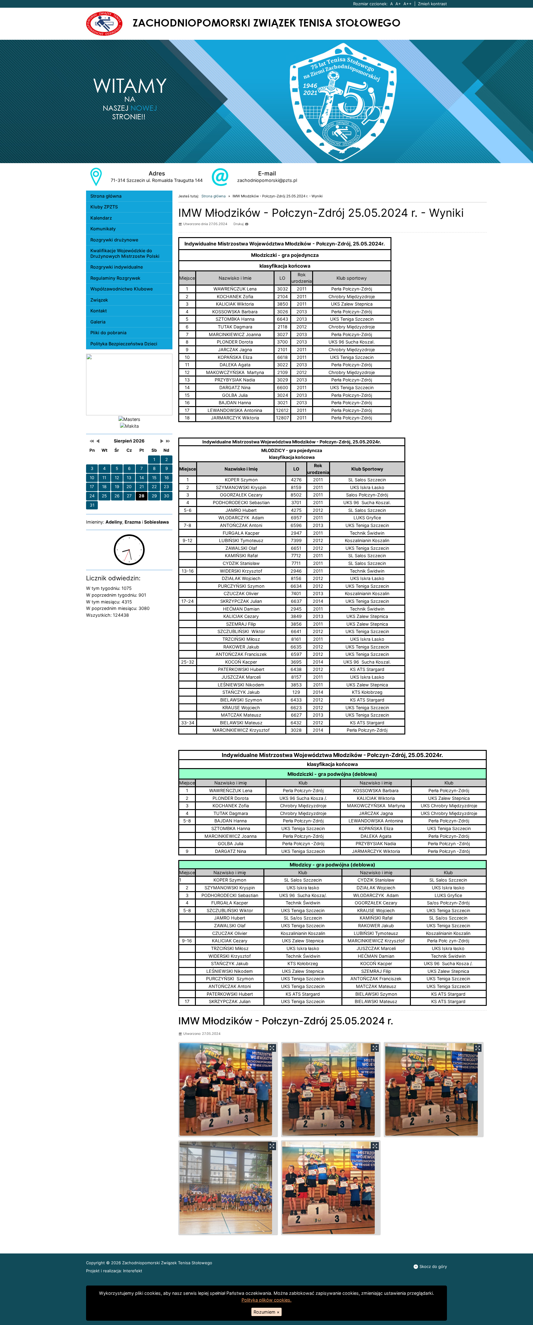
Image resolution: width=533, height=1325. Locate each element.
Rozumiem (266, 1312)
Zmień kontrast (432, 3)
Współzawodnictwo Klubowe (121, 288)
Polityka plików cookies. (266, 1299)
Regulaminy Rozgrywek (115, 278)
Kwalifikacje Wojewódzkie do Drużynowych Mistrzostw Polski (124, 253)
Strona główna (106, 196)
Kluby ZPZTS (104, 206)
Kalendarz (101, 217)
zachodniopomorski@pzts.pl (267, 180)
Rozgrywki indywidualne (116, 267)
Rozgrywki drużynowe (114, 239)
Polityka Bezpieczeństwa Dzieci (123, 343)
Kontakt (98, 310)
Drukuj (238, 224)
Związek (99, 299)
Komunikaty (103, 228)
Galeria (97, 321)
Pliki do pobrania (108, 332)
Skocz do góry (433, 1266)
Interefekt (132, 1270)
